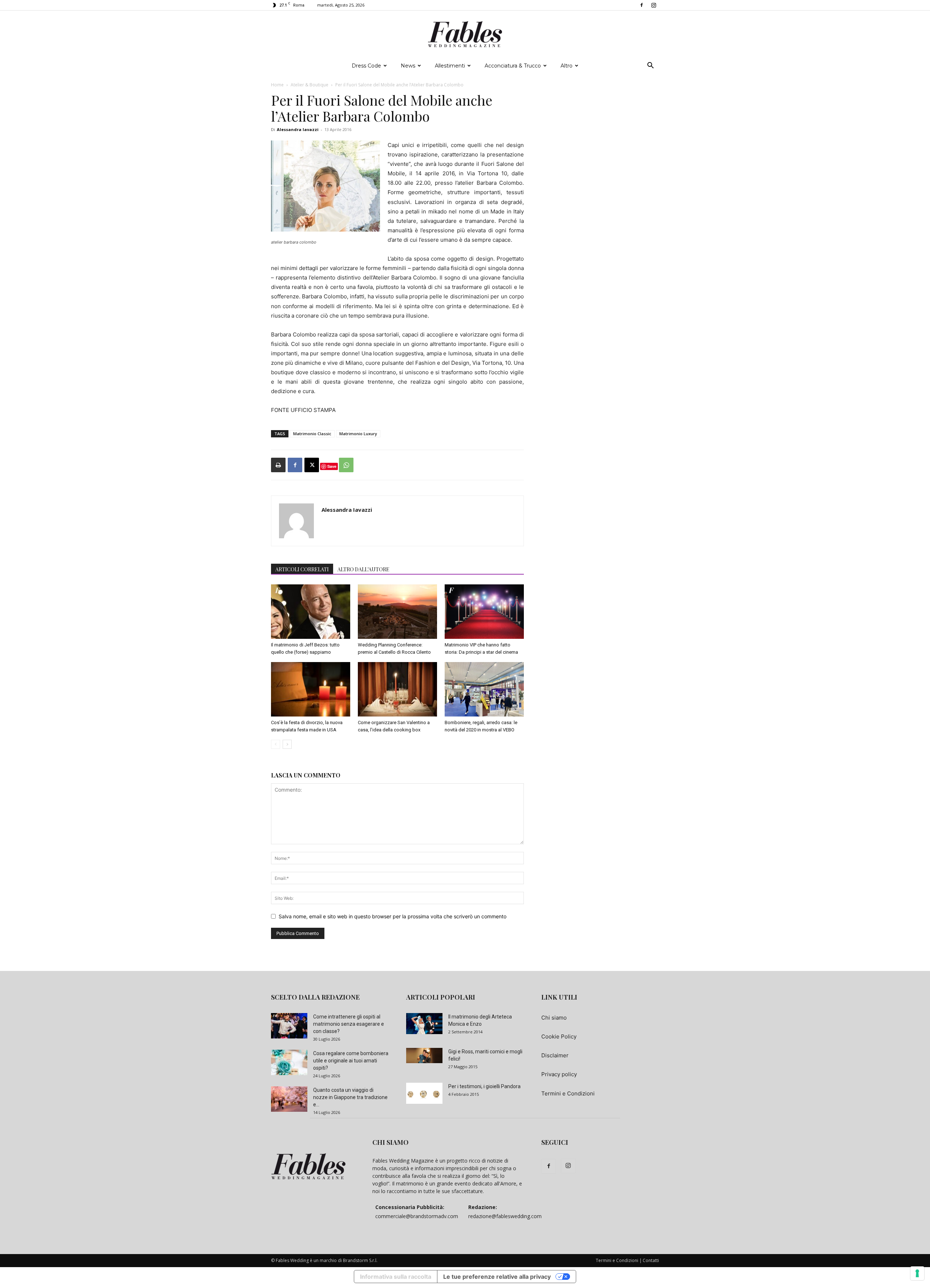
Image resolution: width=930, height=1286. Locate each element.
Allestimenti (450, 65)
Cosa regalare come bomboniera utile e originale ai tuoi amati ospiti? (350, 1060)
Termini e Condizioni (568, 1093)
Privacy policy (559, 1074)
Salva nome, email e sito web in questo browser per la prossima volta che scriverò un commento (392, 916)
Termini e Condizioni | (619, 1260)
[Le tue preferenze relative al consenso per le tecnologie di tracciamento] (917, 1273)
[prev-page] (275, 744)
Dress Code (366, 65)
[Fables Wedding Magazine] (465, 34)
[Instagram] (653, 5)
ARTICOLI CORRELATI (302, 569)
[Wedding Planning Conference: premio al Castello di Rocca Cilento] (397, 611)
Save (331, 466)
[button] (650, 66)
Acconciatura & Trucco (513, 65)
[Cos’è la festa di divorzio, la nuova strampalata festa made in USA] (310, 689)
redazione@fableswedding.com (505, 1216)
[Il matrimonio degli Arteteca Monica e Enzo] (424, 1023)
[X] (311, 465)
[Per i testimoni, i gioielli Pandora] (424, 1093)
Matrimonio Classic (312, 433)
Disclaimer (555, 1055)
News (408, 65)
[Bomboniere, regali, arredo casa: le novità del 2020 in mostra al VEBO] (484, 689)
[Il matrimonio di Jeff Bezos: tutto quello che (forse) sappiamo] (310, 611)
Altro (567, 65)
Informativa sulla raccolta (395, 1276)
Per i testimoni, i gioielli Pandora (484, 1086)
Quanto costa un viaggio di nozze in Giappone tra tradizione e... (350, 1097)
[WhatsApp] (346, 465)
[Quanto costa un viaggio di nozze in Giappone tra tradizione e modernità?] (289, 1099)
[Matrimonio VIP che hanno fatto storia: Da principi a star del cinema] (484, 611)
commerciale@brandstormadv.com (416, 1216)
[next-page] (287, 744)
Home (277, 85)
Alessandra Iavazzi (298, 129)
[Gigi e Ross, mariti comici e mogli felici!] (424, 1055)
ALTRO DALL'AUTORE (363, 569)
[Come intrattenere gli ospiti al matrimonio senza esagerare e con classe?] (289, 1025)
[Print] (278, 465)
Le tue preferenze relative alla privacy (497, 1276)
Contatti (651, 1260)
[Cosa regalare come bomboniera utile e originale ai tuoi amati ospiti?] (289, 1062)
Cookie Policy (559, 1036)
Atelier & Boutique (309, 85)
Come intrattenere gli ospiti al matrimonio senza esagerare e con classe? (348, 1024)
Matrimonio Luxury (358, 433)
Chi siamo (554, 1017)
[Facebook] (641, 5)
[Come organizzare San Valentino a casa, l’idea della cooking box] (397, 689)
